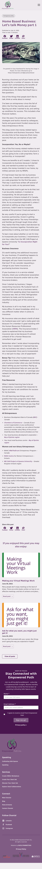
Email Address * (10, 704)
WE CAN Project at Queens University (18, 461)
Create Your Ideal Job (9, 779)
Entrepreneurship (8, 16)
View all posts (10, 656)
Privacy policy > (21, 725)
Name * (6, 694)
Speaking (5, 765)
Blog (3, 801)
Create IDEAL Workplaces (10, 776)
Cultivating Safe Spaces (10, 761)
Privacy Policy (21, 849)
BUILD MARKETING (24, 845)
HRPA (15, 329)
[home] (8, 5)
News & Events (7, 805)
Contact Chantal (7, 808)
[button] (38, 5)
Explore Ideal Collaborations (11, 786)
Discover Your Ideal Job (10, 783)
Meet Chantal (6, 797)
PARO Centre (9, 456)
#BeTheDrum (14, 451)
